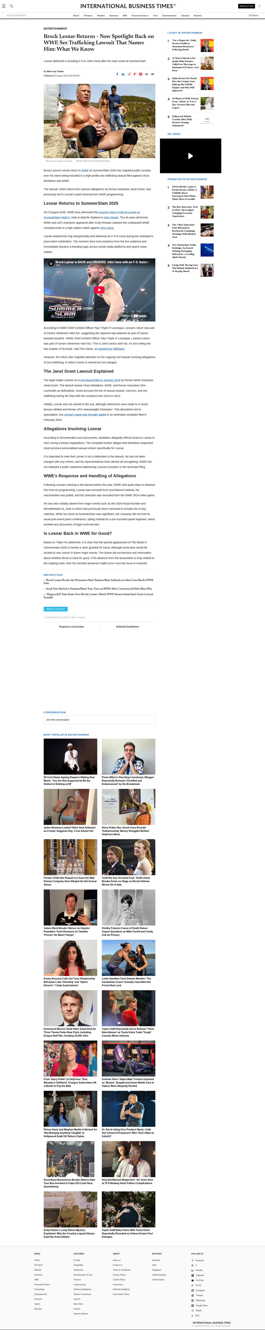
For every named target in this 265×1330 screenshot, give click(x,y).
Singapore (156, 1270)
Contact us (118, 1265)
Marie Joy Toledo (55, 71)
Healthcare (78, 1270)
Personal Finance (140, 15)
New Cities (78, 1304)
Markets (101, 15)
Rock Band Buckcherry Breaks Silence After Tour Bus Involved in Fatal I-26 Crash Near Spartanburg (69, 1183)
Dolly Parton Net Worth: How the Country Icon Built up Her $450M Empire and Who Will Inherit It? (184, 84)
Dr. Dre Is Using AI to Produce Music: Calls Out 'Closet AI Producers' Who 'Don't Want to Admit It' (128, 1133)
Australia (156, 1260)
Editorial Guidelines (127, 626)
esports (77, 1299)
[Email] (146, 74)
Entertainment (169, 15)
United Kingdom (159, 1275)
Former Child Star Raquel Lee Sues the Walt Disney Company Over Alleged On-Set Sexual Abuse (70, 881)
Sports (37, 1304)
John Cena (106, 227)
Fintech (77, 1309)
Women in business (82, 1294)
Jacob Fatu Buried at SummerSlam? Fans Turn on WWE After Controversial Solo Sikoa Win (99, 589)
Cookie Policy (119, 1279)
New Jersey (111, 217)
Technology (39, 1289)
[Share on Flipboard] (135, 74)
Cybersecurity (80, 1284)
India (154, 1265)
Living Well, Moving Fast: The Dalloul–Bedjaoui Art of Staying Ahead (185, 268)
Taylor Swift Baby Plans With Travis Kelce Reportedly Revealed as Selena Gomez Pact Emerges (127, 1233)
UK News (88, 15)
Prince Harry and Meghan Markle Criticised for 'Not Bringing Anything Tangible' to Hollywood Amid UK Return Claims (70, 1133)
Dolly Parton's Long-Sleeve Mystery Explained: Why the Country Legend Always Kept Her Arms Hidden (69, 1233)
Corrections (118, 1284)
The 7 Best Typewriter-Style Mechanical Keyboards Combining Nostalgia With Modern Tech (184, 231)
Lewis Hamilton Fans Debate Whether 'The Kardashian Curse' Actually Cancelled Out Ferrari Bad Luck (126, 982)
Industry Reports (81, 1313)
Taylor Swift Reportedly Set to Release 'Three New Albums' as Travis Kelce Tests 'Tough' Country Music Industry (128, 1032)
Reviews (198, 15)
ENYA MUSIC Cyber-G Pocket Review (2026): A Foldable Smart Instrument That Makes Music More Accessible (184, 193)
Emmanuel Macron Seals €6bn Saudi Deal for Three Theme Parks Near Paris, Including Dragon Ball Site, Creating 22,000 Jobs (70, 1032)
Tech (155, 15)
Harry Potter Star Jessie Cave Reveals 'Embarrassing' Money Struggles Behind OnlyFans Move (125, 831)
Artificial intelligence (82, 1289)
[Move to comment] (152, 74)
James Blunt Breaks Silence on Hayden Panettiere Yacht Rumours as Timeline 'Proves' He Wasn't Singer (67, 931)
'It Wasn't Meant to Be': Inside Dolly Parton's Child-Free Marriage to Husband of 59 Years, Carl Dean (185, 64)
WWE (85, 170)
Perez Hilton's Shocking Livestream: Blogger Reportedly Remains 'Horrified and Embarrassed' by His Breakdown (128, 780)
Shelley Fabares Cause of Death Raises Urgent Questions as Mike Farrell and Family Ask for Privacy (127, 931)
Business (113, 15)
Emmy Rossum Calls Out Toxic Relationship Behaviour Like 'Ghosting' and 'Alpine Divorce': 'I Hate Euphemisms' (69, 982)
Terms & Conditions (121, 1270)
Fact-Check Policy (121, 1294)
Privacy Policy (119, 1275)
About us (117, 1260)
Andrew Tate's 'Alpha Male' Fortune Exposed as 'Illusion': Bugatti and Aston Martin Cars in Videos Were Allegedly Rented (128, 1082)
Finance (77, 1279)
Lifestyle (185, 15)
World (76, 15)
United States (158, 1279)
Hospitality (78, 1265)
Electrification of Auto (83, 1275)
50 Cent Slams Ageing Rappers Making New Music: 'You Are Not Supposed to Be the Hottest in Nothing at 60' (69, 780)
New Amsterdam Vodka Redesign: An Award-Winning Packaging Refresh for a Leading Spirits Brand (184, 251)
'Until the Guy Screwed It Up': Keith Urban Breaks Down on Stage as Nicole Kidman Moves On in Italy (126, 881)
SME (125, 15)
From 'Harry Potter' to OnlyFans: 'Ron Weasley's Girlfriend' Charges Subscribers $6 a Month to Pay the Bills (70, 1082)
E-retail (77, 1260)
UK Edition (253, 15)
